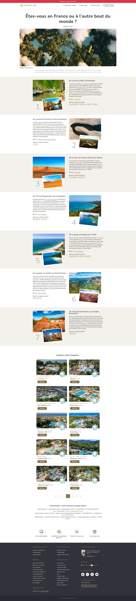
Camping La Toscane (61, 550)
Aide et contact (60, 563)
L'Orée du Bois (74, 485)
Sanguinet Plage (81, 177)
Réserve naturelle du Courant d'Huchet (47, 139)
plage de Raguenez (89, 243)
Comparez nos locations (38, 569)
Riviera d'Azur (44, 219)
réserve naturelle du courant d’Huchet (41, 126)
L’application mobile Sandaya (63, 569)
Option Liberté (60, 582)
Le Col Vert (35, 144)
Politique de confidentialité (63, 578)
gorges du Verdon (45, 278)
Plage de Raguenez (78, 251)
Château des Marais (43, 485)
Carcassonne (75, 93)
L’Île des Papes (72, 333)
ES (89, 565)
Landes (39, 122)
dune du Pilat (80, 162)
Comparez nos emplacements (39, 571)
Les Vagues (95, 104)
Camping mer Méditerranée (39, 550)
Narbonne (97, 91)
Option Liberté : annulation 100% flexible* (68, 1)
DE (94, 565)
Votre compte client (61, 565)
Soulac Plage (74, 432)
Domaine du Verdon (37, 298)
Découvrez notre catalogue (38, 565)
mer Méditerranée (87, 89)
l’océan (34, 127)
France (64, 129)
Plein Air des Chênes (74, 104)
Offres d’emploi (36, 582)
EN (86, 565)
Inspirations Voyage (68, 26)
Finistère (100, 243)
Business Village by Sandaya (39, 578)
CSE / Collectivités (37, 567)
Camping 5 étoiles (37, 554)
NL (84, 565)
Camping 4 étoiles (37, 552)
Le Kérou (80, 256)
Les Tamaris (88, 104)
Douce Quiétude (36, 219)
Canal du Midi (84, 84)
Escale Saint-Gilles (73, 256)
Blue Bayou (82, 104)
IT (96, 565)
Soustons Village (42, 458)
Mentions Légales (61, 576)
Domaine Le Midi (42, 432)
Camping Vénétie (60, 552)
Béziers (92, 91)
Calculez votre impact (61, 567)
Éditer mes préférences (62, 585)
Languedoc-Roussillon (82, 87)
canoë (51, 288)
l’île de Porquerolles (52, 199)
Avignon (84, 323)
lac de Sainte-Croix (37, 285)
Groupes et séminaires (38, 576)
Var (46, 199)
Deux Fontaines (87, 256)
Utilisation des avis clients (62, 580)
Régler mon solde (61, 571)
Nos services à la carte (38, 580)
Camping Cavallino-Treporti (63, 554)
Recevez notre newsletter (38, 563)
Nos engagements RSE (38, 574)
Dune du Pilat (77, 172)
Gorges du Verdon (42, 293)
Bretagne (101, 237)
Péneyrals (73, 379)
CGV (58, 574)
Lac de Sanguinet (73, 177)
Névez (81, 239)
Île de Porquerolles (42, 214)
